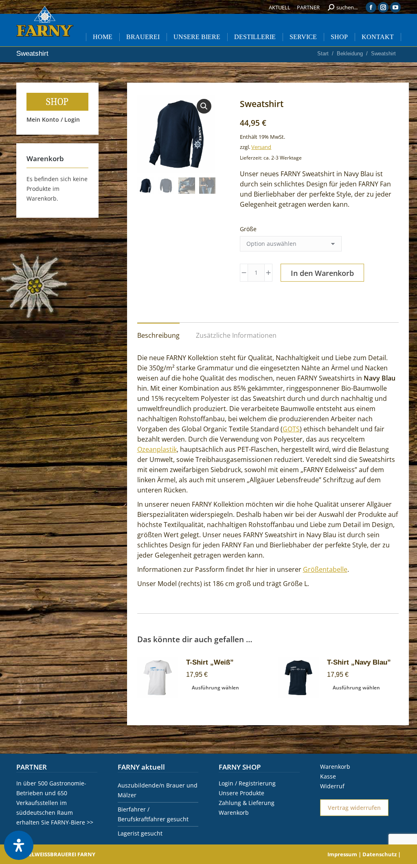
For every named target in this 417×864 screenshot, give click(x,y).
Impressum (342, 854)
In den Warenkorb (322, 273)
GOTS (291, 428)
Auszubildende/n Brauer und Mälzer (158, 790)
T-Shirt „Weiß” (210, 662)
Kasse (328, 776)
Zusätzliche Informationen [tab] (236, 335)
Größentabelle (325, 569)
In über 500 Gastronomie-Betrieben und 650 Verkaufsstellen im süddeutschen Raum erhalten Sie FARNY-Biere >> (54, 802)
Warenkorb (234, 812)
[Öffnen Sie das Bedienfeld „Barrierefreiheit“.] (18, 845)
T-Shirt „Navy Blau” (359, 662)
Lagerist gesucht (140, 833)
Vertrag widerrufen (354, 808)
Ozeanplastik (157, 449)
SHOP (57, 101)
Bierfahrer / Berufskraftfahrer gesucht (153, 814)
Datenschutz (379, 854)
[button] (204, 106)
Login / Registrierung (247, 783)
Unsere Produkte (241, 793)
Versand (261, 147)
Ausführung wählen (215, 687)
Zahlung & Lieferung (246, 803)
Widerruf (332, 786)
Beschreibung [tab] (158, 335)
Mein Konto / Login (53, 119)
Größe (248, 229)
